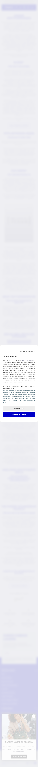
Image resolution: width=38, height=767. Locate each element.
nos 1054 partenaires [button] (28, 360)
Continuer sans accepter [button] (27, 351)
